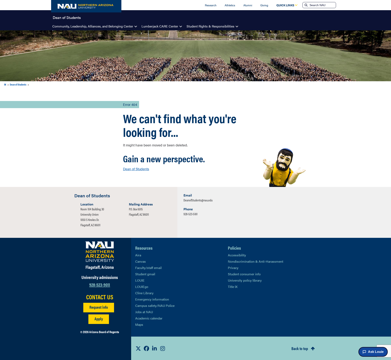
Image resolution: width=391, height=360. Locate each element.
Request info (98, 307)
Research (210, 5)
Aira (138, 255)
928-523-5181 (190, 214)
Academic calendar (149, 318)
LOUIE (140, 280)
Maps (139, 324)
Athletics (230, 5)
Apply (98, 319)
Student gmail (145, 274)
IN (5, 84)
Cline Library (144, 293)
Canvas (140, 261)
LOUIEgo (141, 287)
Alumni (247, 5)
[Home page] (86, 6)
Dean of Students (67, 17)
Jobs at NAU (144, 312)
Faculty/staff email (148, 268)
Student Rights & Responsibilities (210, 26)
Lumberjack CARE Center (160, 26)
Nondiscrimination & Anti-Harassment (255, 261)
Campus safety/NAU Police (155, 305)
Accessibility (237, 255)
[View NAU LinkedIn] (154, 348)
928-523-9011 (99, 284)
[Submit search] (306, 5)
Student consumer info (244, 274)
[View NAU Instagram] (163, 348)
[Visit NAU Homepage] (99, 251)
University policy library (245, 280)
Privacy (233, 268)
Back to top (299, 348)
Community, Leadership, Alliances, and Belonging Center (92, 26)
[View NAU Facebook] (146, 348)
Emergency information (152, 299)
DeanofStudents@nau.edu (198, 200)
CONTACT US (99, 297)
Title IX (232, 287)
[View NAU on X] (138, 348)
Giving (264, 5)
